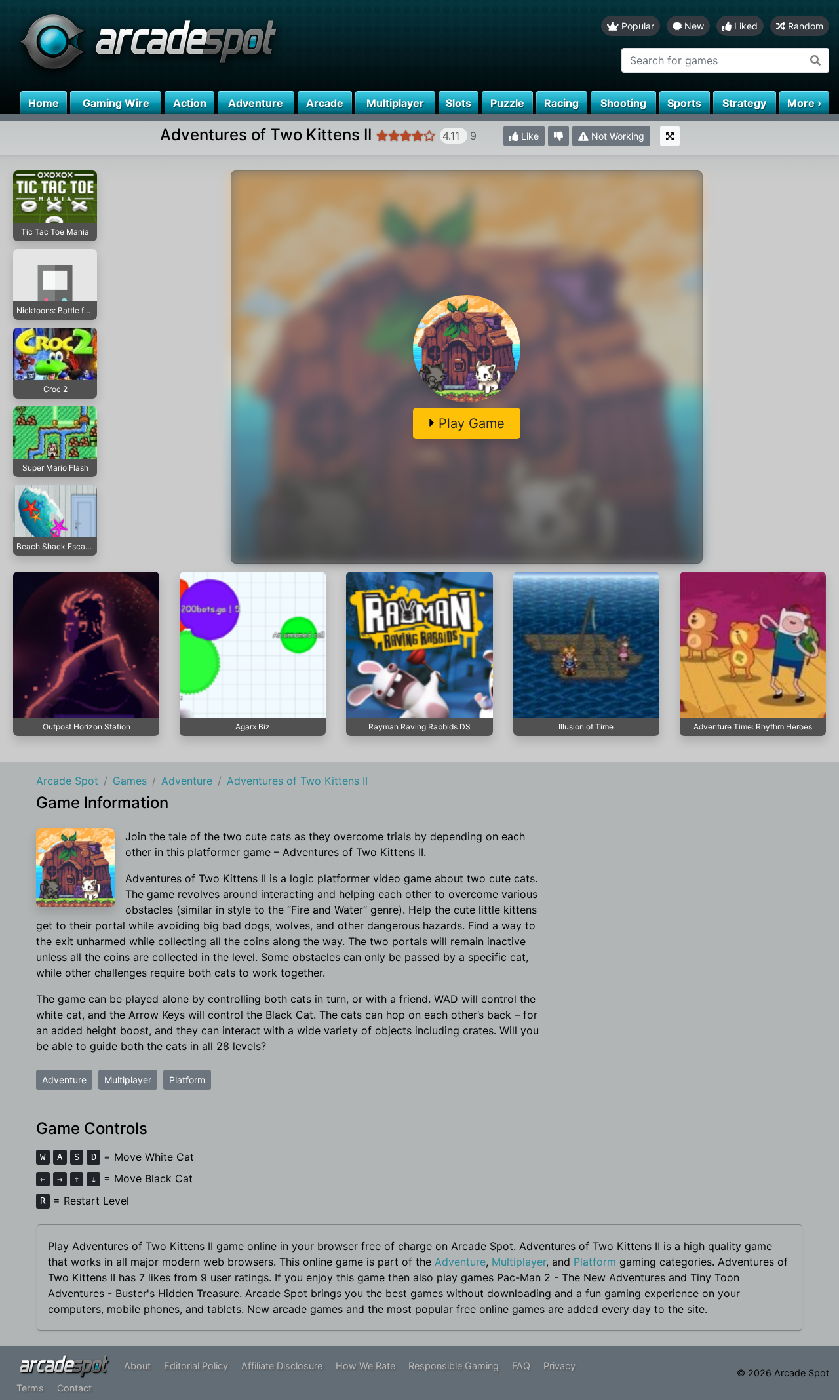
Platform (187, 1079)
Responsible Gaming (453, 1365)
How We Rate (365, 1365)
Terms (30, 1387)
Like (528, 136)
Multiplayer (127, 1079)
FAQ (521, 1365)
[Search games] (815, 60)
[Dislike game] (558, 136)
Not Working (616, 136)
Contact (74, 1387)
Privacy (559, 1365)
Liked (745, 25)
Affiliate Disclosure (281, 1365)
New (693, 25)
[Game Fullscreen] (670, 136)
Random (804, 25)
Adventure (64, 1079)
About (137, 1365)
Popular (636, 25)
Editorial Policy (196, 1365)
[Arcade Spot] (210, 45)
